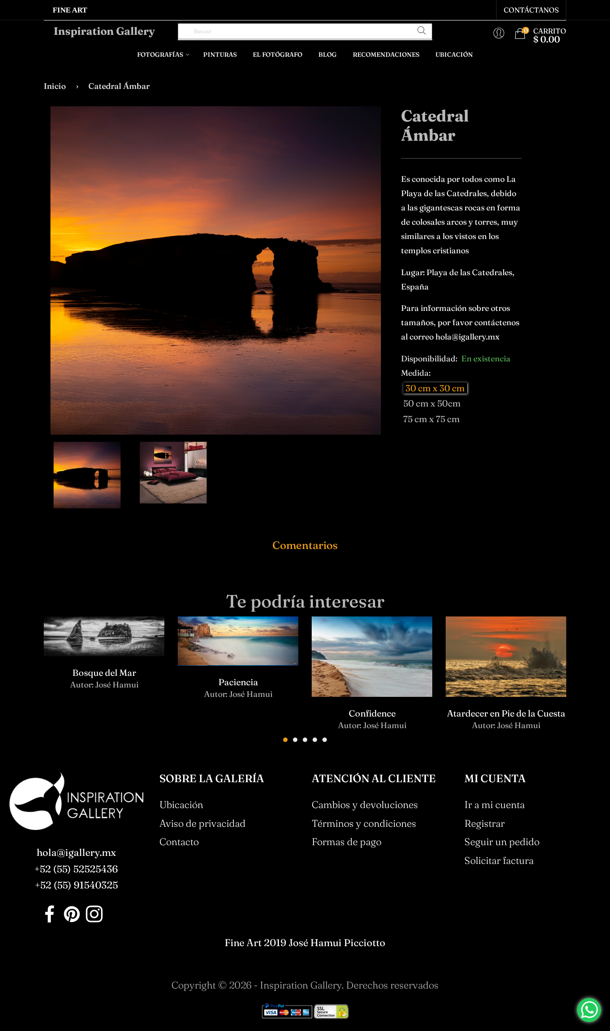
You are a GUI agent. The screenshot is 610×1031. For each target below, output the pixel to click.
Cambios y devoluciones (365, 804)
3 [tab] (305, 740)
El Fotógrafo (277, 54)
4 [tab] (315, 740)
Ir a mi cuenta (494, 804)
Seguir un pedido (501, 841)
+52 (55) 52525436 (76, 869)
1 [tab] (285, 740)
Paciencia (238, 681)
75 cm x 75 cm (431, 418)
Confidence (372, 713)
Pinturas (220, 54)
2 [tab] (295, 740)
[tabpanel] (104, 660)
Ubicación (454, 54)
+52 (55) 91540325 (76, 885)
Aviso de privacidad (202, 823)
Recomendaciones (386, 54)
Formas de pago (346, 841)
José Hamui (116, 684)
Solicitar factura (499, 860)
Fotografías (160, 54)
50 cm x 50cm (432, 403)
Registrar (484, 823)
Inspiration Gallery (104, 31)
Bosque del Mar (104, 672)
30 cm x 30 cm (435, 388)
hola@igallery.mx (76, 852)
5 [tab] (324, 740)
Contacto (179, 841)
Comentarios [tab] (305, 545)
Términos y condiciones (364, 823)
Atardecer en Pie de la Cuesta (506, 713)
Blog (327, 54)
